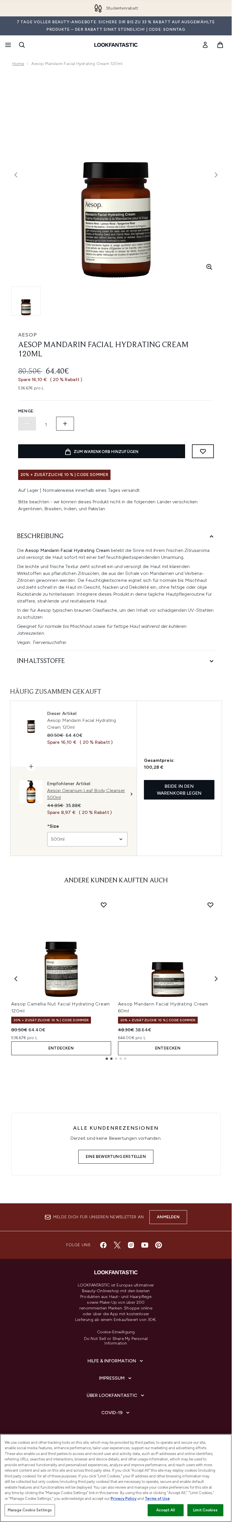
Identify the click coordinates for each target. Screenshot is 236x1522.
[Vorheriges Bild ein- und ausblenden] (15, 174)
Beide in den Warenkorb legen (179, 789)
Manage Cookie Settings (30, 1510)
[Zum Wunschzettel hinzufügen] (203, 451)
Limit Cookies (205, 1510)
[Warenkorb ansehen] (220, 45)
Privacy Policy (123, 1498)
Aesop (27, 335)
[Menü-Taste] (7, 45)
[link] (205, 45)
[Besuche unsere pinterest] (158, 1245)
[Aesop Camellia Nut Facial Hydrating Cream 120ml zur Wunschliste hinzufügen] (104, 905)
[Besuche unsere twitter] (117, 1245)
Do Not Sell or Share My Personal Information (116, 1341)
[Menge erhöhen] (65, 424)
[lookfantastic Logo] (116, 45)
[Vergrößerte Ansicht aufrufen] (209, 267)
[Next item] (216, 978)
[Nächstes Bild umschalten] (216, 174)
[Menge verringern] (27, 424)
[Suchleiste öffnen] (22, 45)
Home (18, 63)
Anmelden (168, 1217)
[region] (116, 1478)
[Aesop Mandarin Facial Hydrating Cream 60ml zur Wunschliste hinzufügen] (210, 905)
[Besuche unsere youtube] (145, 1245)
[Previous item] (15, 978)
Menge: (26, 411)
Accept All (165, 1510)
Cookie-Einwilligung (116, 1332)
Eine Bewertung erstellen (116, 1156)
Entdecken (61, 1048)
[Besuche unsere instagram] (131, 1245)
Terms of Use (157, 1498)
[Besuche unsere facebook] (103, 1245)
